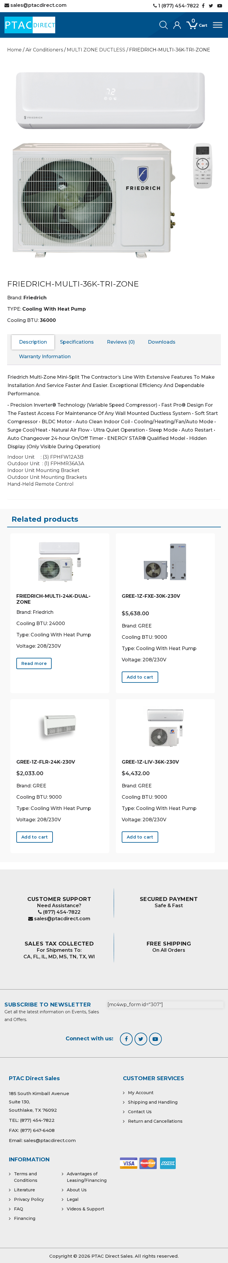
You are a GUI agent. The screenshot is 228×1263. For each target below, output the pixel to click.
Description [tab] (33, 342)
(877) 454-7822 (61, 912)
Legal (72, 1199)
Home (14, 50)
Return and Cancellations (155, 1121)
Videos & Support (85, 1209)
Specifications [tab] (77, 342)
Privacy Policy (29, 1199)
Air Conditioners (44, 50)
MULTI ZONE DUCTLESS (96, 50)
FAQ (18, 1209)
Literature (24, 1190)
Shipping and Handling (153, 1102)
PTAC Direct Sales (112, 1256)
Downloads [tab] (161, 342)
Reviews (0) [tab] (121, 342)
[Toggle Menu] (217, 25)
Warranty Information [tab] (45, 356)
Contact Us (140, 1111)
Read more (34, 663)
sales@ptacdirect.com (61, 918)
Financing (24, 1218)
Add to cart (140, 677)
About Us (77, 1190)
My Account (140, 1092)
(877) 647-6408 (37, 1130)
